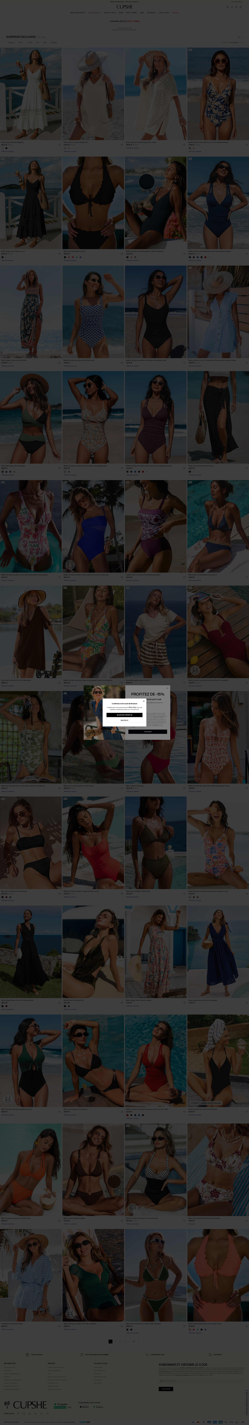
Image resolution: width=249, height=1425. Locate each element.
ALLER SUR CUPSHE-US (124, 715)
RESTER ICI (124, 720)
